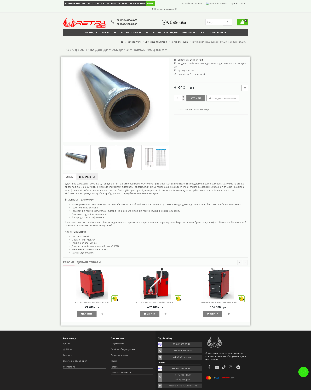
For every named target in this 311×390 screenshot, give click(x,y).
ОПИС (70, 177)
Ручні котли (109, 32)
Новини (122, 3)
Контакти (87, 3)
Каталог (111, 3)
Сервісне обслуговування (123, 349)
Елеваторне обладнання (75, 361)
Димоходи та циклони (156, 41)
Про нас (67, 343)
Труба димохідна (179, 41)
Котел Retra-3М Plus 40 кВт (92, 302)
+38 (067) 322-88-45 (126, 24)
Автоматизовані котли (134, 32)
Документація (117, 343)
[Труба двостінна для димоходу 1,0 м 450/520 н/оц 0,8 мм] (116, 100)
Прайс (114, 361)
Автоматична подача (165, 32)
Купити (195, 98)
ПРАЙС (150, 3)
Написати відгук (201, 109)
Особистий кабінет (192, 3)
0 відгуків (188, 109)
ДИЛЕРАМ (67, 349)
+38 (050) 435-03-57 (126, 20)
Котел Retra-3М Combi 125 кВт (155, 302)
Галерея (99, 3)
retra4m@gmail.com (182, 357)
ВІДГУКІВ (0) (87, 177)
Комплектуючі (217, 32)
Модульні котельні (193, 32)
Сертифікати (72, 3)
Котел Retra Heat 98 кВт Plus (219, 302)
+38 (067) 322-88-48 (181, 368)
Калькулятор (137, 3)
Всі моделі (91, 32)
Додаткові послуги (119, 355)
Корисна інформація (121, 372)
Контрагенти (69, 366)
